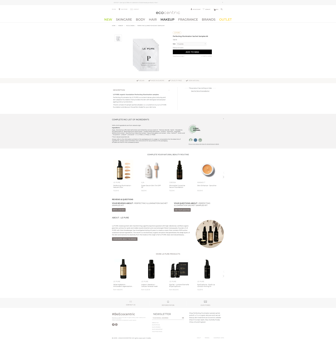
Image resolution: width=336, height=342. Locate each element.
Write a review (119, 210)
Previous (223, 172)
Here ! (156, 2)
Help (199, 338)
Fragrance (188, 19)
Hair (153, 19)
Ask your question (182, 210)
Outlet (225, 19)
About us (155, 322)
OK (183, 318)
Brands (208, 19)
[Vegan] (191, 140)
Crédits (148, 338)
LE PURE (177, 33)
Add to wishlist (207, 56)
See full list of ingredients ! (200, 91)
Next (223, 176)
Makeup (167, 19)
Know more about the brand (124, 239)
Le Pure (197, 315)
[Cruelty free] (200, 140)
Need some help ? (179, 56)
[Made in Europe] (195, 140)
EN (115, 9)
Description (119, 90)
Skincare (124, 19)
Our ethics (156, 325)
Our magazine (157, 329)
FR (112, 9)
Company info (219, 338)
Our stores (156, 327)
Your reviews (157, 331)
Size (174, 44)
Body (140, 19)
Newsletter (159, 314)
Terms (207, 338)
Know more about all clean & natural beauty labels (204, 144)
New (108, 19)
